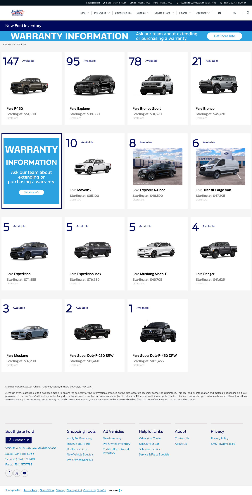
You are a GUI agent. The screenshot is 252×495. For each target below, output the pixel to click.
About (180, 431)
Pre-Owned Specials (80, 459)
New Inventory (112, 438)
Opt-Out (101, 490)
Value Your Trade (149, 438)
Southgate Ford (13, 490)
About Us (181, 443)
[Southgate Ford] (22, 12)
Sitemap (60, 490)
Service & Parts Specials (154, 454)
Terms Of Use (47, 490)
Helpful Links (151, 431)
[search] (248, 13)
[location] (177, 3)
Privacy (217, 431)
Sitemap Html (74, 490)
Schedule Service (150, 449)
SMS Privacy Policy (223, 443)
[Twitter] (16, 473)
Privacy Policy (219, 438)
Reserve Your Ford (78, 443)
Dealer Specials (77, 449)
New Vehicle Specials (80, 454)
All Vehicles (113, 431)
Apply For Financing (79, 438)
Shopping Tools (81, 431)
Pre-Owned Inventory (116, 443)
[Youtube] (24, 473)
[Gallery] (126, 36)
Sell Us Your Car (149, 443)
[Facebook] (9, 473)
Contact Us (20, 440)
